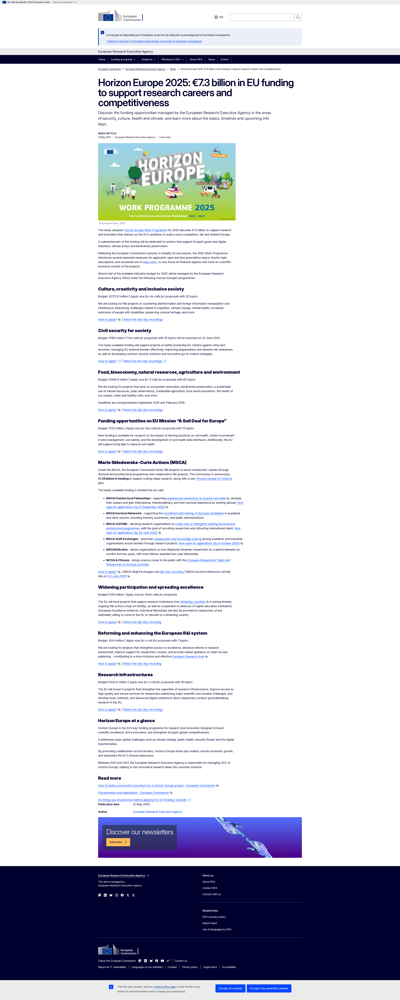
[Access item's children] (135, 59)
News (211, 59)
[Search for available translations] (119, 319)
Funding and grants (121, 59)
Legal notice (210, 967)
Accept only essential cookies (269, 988)
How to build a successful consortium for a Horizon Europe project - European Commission (156, 785)
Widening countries (192, 601)
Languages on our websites (146, 967)
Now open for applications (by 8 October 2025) (209, 543)
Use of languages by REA (217, 929)
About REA (196, 59)
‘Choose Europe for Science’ (214, 478)
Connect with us (211, 894)
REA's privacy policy (214, 916)
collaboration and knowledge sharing (177, 539)
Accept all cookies (230, 988)
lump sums (149, 262)
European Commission (109, 69)
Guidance (147, 59)
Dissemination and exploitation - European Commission (133, 792)
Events (224, 59)
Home (101, 59)
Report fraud (209, 923)
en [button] (221, 17)
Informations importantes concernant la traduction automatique (166, 41)
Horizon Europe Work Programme (145, 230)
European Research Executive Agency (145, 69)
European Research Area (188, 656)
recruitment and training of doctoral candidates (193, 513)
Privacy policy (190, 967)
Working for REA (171, 59)
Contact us (181, 960)
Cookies (172, 967)
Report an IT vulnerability (112, 967)
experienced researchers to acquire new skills (196, 498)
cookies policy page (164, 986)
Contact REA (209, 888)
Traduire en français (117, 41)
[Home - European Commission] (123, 15)
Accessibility (229, 967)
